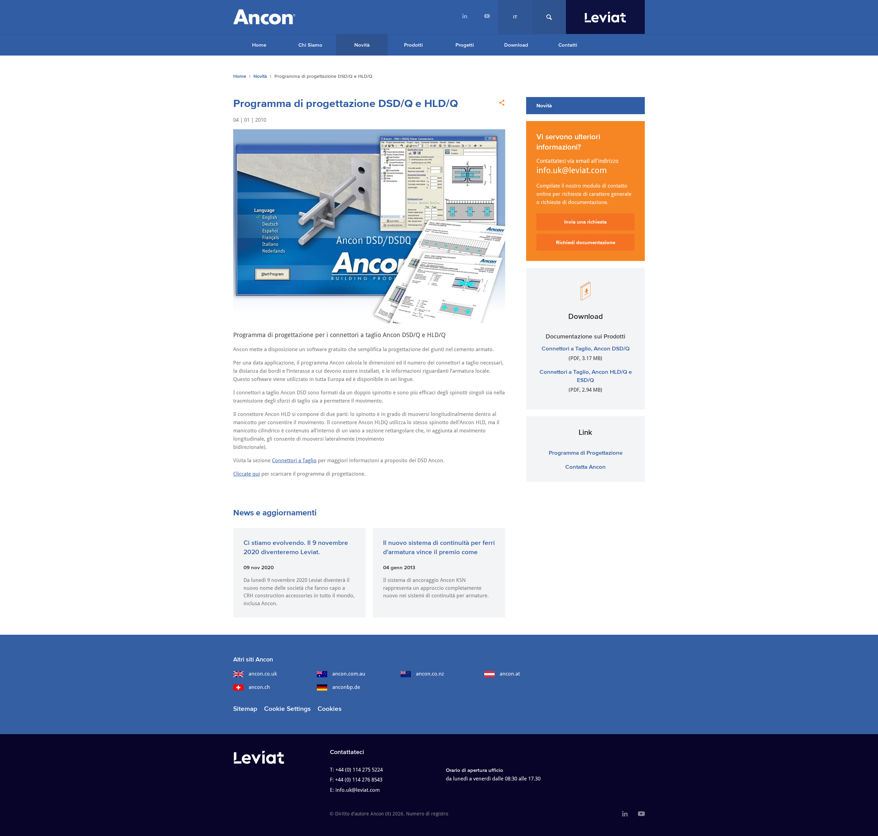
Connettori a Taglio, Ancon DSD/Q (586, 348)
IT (515, 17)
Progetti (464, 45)
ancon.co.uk (263, 674)
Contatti (567, 45)
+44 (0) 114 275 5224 (359, 770)
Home (259, 45)
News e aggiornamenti (275, 512)
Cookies (330, 708)
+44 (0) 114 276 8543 (358, 780)
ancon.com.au (348, 674)
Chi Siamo (310, 45)
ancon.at (510, 674)
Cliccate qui (246, 474)
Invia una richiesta (585, 222)
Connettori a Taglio (294, 460)
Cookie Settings (287, 708)
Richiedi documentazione (585, 242)
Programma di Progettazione (585, 452)
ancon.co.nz (430, 674)
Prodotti (413, 45)
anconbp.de (346, 687)
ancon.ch (259, 687)
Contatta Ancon (585, 466)
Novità (362, 45)
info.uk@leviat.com (571, 170)
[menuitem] (464, 17)
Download (516, 45)
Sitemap (245, 708)
